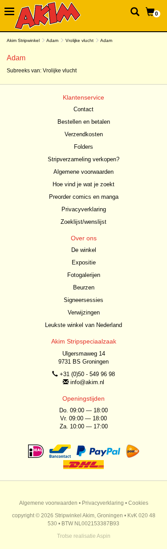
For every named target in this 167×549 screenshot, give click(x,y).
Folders (83, 146)
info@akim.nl (87, 382)
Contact (83, 109)
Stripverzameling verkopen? (83, 159)
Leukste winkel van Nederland (83, 325)
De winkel (83, 250)
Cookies (138, 503)
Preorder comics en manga (83, 196)
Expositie (84, 262)
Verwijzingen (84, 312)
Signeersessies (83, 300)
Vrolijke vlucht (79, 40)
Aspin (103, 536)
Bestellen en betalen (83, 121)
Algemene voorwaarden (83, 171)
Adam (52, 40)
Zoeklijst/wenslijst (83, 221)
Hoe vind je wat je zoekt (83, 184)
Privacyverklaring (83, 209)
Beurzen (83, 287)
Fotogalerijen (83, 275)
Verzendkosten (84, 134)
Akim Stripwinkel (23, 40)
